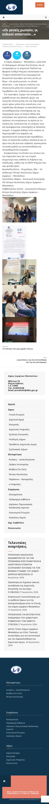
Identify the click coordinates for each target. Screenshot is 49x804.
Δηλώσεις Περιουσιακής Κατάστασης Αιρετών (20, 506)
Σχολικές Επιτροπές (18, 434)
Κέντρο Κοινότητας (18, 474)
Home (4, 24)
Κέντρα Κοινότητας (16, 46)
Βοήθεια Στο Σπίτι (18, 469)
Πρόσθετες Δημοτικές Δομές (23, 444)
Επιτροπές (14, 424)
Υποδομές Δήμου (17, 439)
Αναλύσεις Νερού (17, 517)
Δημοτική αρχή (13, 753)
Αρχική (11, 404)
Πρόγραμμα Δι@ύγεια (19, 499)
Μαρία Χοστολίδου (31, 46)
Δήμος (11, 409)
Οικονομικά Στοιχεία (19, 512)
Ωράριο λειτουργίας (18, 464)
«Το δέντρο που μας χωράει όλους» (17, 348)
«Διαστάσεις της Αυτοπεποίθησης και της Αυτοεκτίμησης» (32, 360)
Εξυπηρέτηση (15, 454)
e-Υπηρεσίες (15, 484)
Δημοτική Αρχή (16, 419)
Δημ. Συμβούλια (16, 522)
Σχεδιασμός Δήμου (18, 449)
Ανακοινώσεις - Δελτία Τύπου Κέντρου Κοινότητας (25, 24)
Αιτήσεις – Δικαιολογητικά (22, 459)
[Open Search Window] (45, 17)
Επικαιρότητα (15, 494)
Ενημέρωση (13, 489)
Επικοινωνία (14, 528)
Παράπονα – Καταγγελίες (21, 479)
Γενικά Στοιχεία (16, 414)
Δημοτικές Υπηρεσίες (19, 429)
